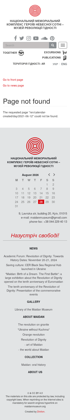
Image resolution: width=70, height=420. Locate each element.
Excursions (52, 52)
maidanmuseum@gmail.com (48, 217)
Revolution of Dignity (33, 339)
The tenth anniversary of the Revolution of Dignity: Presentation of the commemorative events (33, 290)
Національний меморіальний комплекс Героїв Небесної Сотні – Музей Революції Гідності (35, 24)
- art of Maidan (33, 344)
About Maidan (33, 317)
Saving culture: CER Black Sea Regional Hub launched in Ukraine (33, 267)
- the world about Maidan (33, 349)
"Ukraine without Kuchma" (34, 329)
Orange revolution (34, 334)
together (10, 52)
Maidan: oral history (33, 365)
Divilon (41, 411)
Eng (64, 64)
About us (35, 372)
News (34, 248)
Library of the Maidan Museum (33, 309)
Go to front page (13, 79)
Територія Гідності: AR (29, 63)
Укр (55, 64)
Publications (51, 57)
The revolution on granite (33, 324)
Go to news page (13, 85)
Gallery (33, 302)
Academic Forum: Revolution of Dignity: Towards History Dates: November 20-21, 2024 (34, 258)
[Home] (35, 10)
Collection (34, 357)
